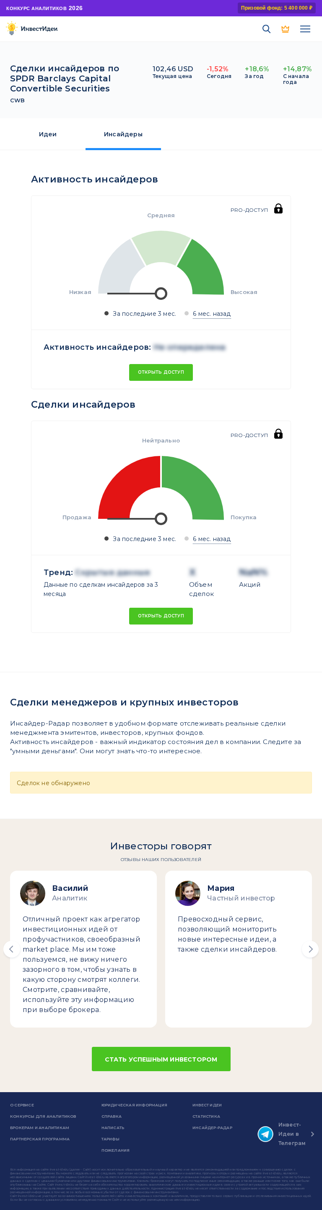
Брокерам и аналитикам (39, 1127)
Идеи (48, 134)
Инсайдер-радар (212, 1127)
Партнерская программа (40, 1139)
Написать (113, 1127)
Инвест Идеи (207, 1105)
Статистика (206, 1116)
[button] (11, 949)
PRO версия (286, 29)
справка (111, 1116)
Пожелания (115, 1150)
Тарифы (110, 1139)
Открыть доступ (161, 372)
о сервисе (22, 1105)
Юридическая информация (134, 1105)
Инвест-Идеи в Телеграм (292, 1134)
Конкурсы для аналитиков (43, 1116)
